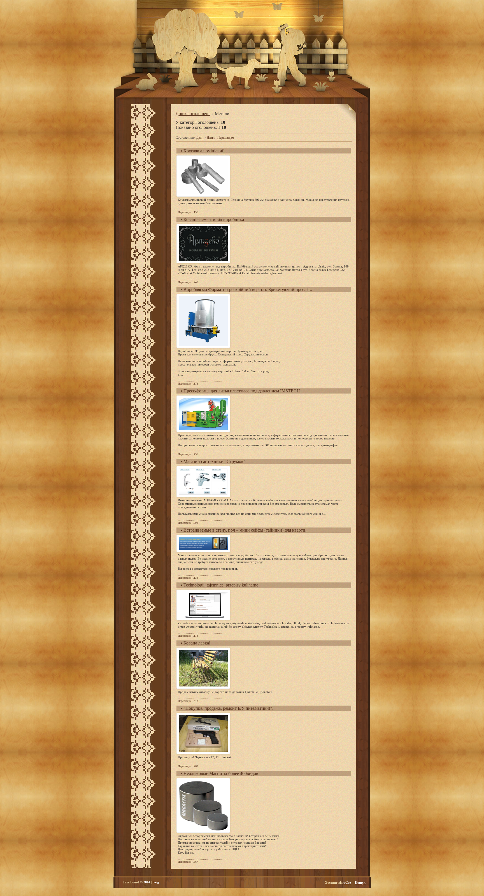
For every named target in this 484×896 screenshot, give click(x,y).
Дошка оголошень (193, 113)
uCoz (347, 883)
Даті (199, 137)
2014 (146, 882)
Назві (211, 137)
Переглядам (225, 137)
